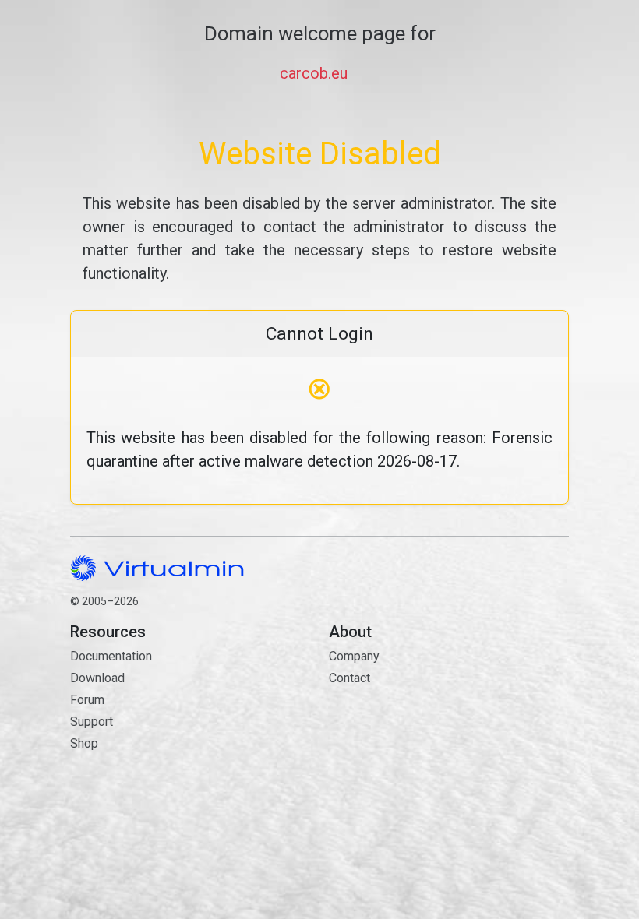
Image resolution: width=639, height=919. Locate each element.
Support (91, 721)
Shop (84, 743)
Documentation (111, 656)
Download (97, 678)
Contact (403, 723)
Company (354, 656)
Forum (87, 699)
